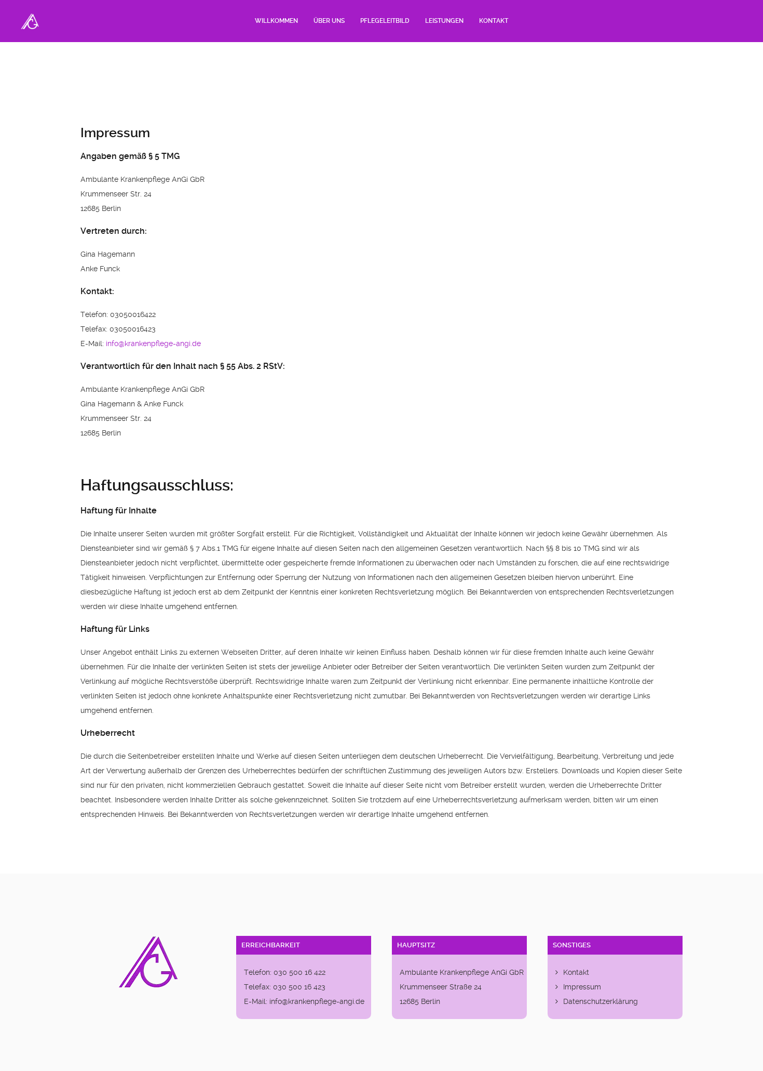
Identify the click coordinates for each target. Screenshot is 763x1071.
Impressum (582, 987)
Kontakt (576, 972)
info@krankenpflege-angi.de (153, 343)
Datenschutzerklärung (600, 1001)
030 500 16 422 (299, 972)
